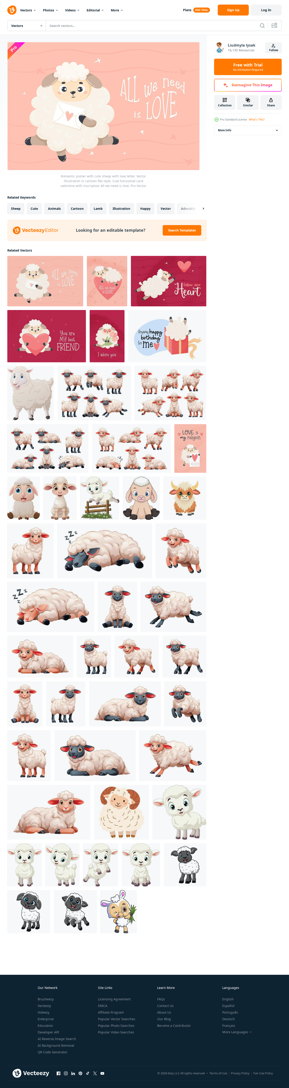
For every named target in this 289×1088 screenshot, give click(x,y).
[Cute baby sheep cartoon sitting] (23, 498)
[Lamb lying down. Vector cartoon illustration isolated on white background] (48, 812)
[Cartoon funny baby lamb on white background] (179, 812)
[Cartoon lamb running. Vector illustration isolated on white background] (172, 755)
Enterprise (46, 1019)
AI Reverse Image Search (57, 1039)
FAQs (161, 999)
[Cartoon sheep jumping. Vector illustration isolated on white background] (185, 703)
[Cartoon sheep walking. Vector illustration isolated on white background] (184, 657)
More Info (224, 130)
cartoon (77, 208)
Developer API (48, 1032)
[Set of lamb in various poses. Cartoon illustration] (131, 448)
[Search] (262, 25)
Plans (187, 10)
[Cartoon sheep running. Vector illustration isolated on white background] (173, 607)
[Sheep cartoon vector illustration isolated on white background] (94, 657)
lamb (98, 208)
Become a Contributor (174, 1025)
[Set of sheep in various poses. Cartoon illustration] (94, 393)
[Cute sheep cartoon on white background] (185, 864)
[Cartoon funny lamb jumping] (100, 864)
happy (145, 208)
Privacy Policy (240, 1073)
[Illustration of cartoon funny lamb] (24, 864)
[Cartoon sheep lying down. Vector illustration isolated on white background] (95, 755)
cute (34, 208)
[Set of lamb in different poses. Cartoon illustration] (170, 393)
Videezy (43, 1012)
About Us (164, 1012)
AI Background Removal (56, 1045)
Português (230, 1012)
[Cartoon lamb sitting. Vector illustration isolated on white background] (24, 703)
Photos (48, 10)
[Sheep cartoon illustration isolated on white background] (65, 703)
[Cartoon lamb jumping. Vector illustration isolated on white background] (181, 550)
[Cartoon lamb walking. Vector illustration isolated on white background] (137, 657)
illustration (121, 208)
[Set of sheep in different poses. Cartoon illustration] (47, 448)
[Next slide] (199, 208)
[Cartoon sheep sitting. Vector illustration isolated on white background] (117, 607)
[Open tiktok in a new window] (88, 1073)
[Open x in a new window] (95, 1073)
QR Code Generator (52, 1052)
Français (228, 1025)
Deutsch (228, 1019)
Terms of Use (218, 1073)
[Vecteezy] (11, 10)
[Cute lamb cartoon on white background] (30, 393)
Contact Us (165, 1006)
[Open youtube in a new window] (102, 1073)
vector (166, 208)
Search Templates (182, 230)
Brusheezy (46, 999)
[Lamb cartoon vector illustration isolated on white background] (29, 755)
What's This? (257, 119)
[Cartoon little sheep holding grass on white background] (119, 911)
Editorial (93, 10)
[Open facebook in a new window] (58, 1073)
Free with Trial (248, 67)
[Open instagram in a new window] (66, 1073)
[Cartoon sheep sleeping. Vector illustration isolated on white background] (104, 550)
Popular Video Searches (116, 1032)
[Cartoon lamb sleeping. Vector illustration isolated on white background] (50, 607)
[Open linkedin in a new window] (73, 1073)
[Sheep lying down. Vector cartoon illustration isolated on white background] (125, 703)
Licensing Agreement (114, 999)
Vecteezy (44, 1006)
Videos (70, 10)
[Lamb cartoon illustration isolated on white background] (30, 550)
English (228, 999)
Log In (266, 10)
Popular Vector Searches (116, 1019)
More (115, 10)
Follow (273, 50)
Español (228, 1006)
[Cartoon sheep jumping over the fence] (99, 498)
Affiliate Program (111, 1012)
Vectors (26, 10)
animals (54, 208)
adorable (188, 208)
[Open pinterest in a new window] (80, 1073)
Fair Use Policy (263, 1073)
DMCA (102, 1006)
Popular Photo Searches (116, 1025)
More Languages (235, 1032)
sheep (16, 208)
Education (45, 1025)
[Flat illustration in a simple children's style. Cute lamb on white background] (121, 812)
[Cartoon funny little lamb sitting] (60, 498)
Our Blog (164, 1019)
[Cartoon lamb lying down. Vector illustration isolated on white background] (40, 657)
